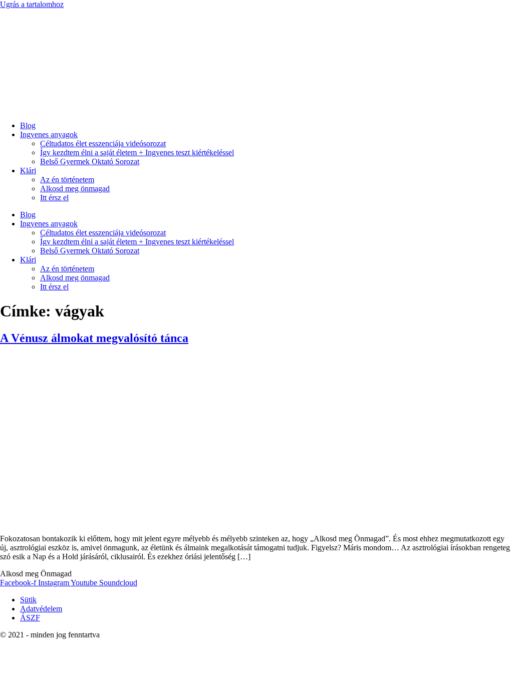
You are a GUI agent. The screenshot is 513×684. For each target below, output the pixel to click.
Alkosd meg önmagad (75, 188)
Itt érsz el (54, 197)
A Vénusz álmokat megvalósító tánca (94, 338)
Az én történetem (67, 179)
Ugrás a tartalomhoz (32, 4)
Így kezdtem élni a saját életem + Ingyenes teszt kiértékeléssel (137, 152)
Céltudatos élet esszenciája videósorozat (103, 143)
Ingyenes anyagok (49, 134)
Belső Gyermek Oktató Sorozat (89, 161)
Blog (28, 125)
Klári (28, 170)
